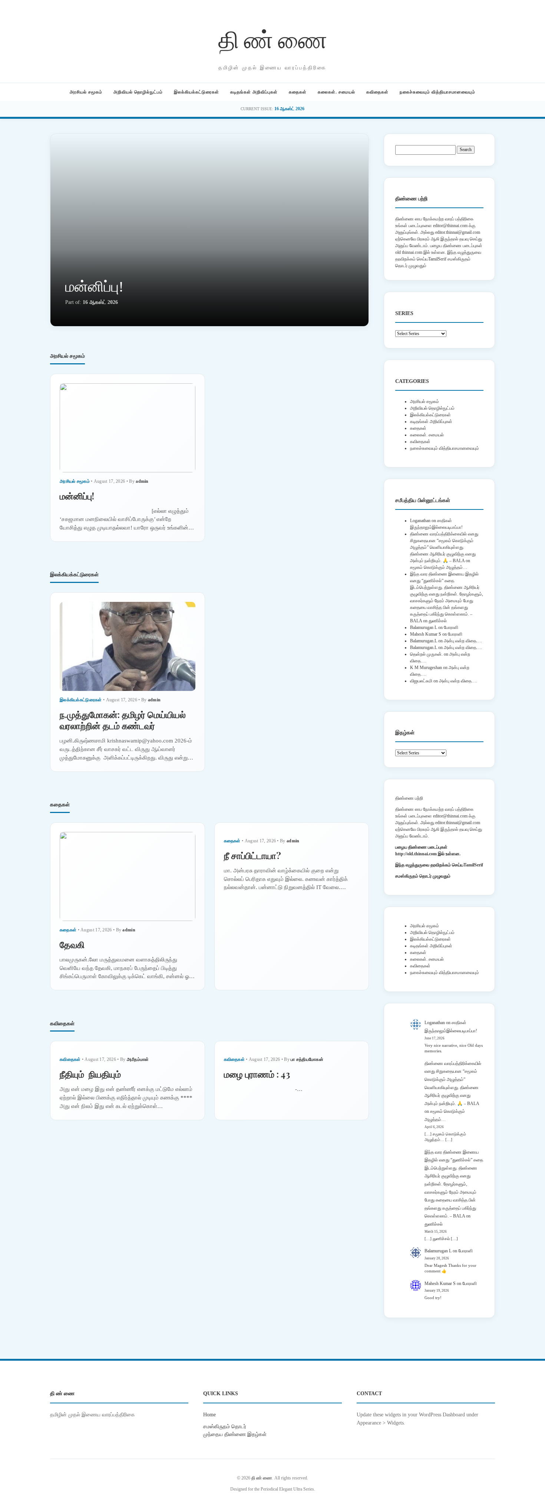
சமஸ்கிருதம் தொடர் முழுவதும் (422, 876)
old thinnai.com (408, 252)
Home (209, 1414)
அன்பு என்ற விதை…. (463, 640)
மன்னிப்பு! (94, 286)
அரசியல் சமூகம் (86, 92)
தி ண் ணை (272, 38)
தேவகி (72, 944)
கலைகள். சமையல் (336, 92)
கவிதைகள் (377, 92)
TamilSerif (473, 865)
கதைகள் (298, 92)
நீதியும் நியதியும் (90, 1074)
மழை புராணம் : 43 (257, 1074)
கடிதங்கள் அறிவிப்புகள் (254, 92)
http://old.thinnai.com (416, 853)
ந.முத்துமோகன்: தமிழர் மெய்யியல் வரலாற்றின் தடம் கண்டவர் (123, 719)
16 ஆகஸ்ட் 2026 (289, 108)
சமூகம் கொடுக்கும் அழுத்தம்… (438, 567)
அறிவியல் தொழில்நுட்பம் (138, 92)
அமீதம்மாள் (138, 1059)
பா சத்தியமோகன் (307, 1059)
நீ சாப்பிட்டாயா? (252, 855)
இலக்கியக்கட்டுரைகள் (196, 92)
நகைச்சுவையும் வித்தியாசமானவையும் (437, 92)
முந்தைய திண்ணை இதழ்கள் (235, 1434)
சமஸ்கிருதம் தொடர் (224, 1426)
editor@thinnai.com (450, 225)
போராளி (451, 627)
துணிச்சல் (438, 620)
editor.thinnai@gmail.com (457, 232)
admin (142, 481)
